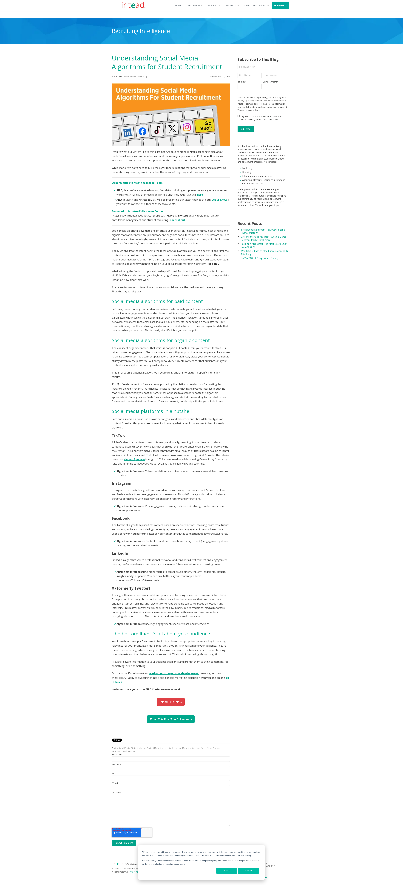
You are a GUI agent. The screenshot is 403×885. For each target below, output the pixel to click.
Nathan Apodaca (134, 459)
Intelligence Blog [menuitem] (255, 5)
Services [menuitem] (213, 5)
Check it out (177, 220)
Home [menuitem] (178, 5)
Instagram (176, 748)
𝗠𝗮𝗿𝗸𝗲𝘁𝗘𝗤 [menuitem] (280, 5)
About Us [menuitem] (231, 5)
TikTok (124, 751)
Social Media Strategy (210, 748)
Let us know (219, 199)
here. (260, 110)
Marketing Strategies (191, 748)
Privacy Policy (135, 872)
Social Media (124, 748)
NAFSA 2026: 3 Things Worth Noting (259, 258)
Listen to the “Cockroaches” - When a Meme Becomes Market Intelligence (263, 238)
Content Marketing (155, 748)
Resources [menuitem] (194, 5)
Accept (227, 871)
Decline (248, 871)
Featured (132, 751)
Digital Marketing (138, 748)
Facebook (116, 751)
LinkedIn (167, 748)
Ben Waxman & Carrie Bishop (134, 76)
